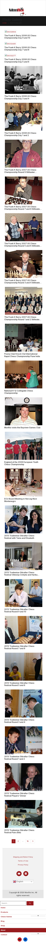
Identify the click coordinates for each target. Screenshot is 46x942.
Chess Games (6, 917)
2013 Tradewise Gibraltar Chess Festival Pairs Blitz (19, 831)
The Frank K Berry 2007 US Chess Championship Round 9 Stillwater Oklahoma (20, 172)
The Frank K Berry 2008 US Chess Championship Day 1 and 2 (20, 134)
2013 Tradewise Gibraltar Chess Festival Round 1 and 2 (19, 757)
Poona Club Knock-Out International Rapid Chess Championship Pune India (22, 355)
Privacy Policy (23, 865)
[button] (1, 899)
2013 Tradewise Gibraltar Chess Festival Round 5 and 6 (19, 684)
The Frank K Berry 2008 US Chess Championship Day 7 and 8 (20, 48)
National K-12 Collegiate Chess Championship (18, 391)
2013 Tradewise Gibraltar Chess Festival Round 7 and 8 (19, 647)
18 (28, 841)
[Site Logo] (16, 9)
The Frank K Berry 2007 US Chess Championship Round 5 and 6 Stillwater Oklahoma (22, 245)
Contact (4, 935)
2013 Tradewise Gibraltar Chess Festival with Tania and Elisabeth (19, 536)
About (3, 930)
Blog (2, 921)
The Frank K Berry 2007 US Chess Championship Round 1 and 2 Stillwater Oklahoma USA (22, 319)
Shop (3, 926)
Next (33, 841)
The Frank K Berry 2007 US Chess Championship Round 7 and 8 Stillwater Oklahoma (22, 209)
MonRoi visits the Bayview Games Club (22, 427)
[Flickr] (25, 873)
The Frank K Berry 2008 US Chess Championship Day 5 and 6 (20, 60)
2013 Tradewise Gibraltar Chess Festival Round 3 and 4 (19, 721)
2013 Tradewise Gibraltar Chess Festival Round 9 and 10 (19, 610)
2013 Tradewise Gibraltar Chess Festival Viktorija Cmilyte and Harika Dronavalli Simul (20, 574)
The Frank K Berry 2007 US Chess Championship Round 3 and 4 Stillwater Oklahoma (22, 282)
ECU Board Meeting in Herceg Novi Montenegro (20, 500)
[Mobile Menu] (23, 3)
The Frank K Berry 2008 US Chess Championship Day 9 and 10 (20, 36)
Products (4, 912)
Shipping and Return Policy (23, 857)
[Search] (30, 903)
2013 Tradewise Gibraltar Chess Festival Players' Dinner (19, 794)
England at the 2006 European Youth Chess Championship (21, 463)
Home (3, 908)
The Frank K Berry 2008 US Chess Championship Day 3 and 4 (20, 97)
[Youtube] (18, 873)
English (19, 881)
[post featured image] (10, 31)
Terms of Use (23, 861)
